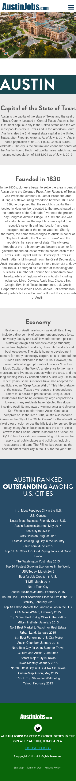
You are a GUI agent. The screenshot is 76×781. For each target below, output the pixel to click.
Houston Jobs (38, 748)
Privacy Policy (53, 767)
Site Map (19, 767)
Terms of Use (34, 767)
